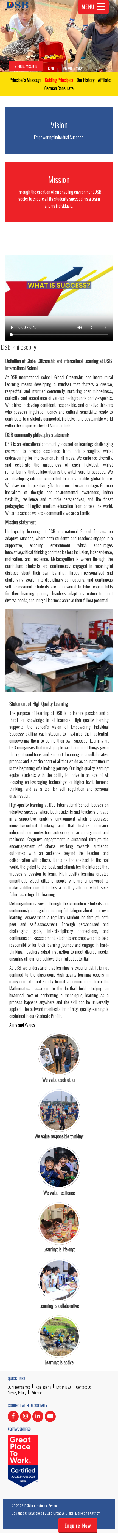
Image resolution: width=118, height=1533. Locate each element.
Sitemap (37, 1392)
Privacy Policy (17, 1392)
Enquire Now (77, 1525)
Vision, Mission (26, 66)
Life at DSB (63, 1387)
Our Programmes (19, 1387)
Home (50, 68)
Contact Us (83, 1387)
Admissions (43, 1387)
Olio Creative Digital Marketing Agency (73, 1513)
